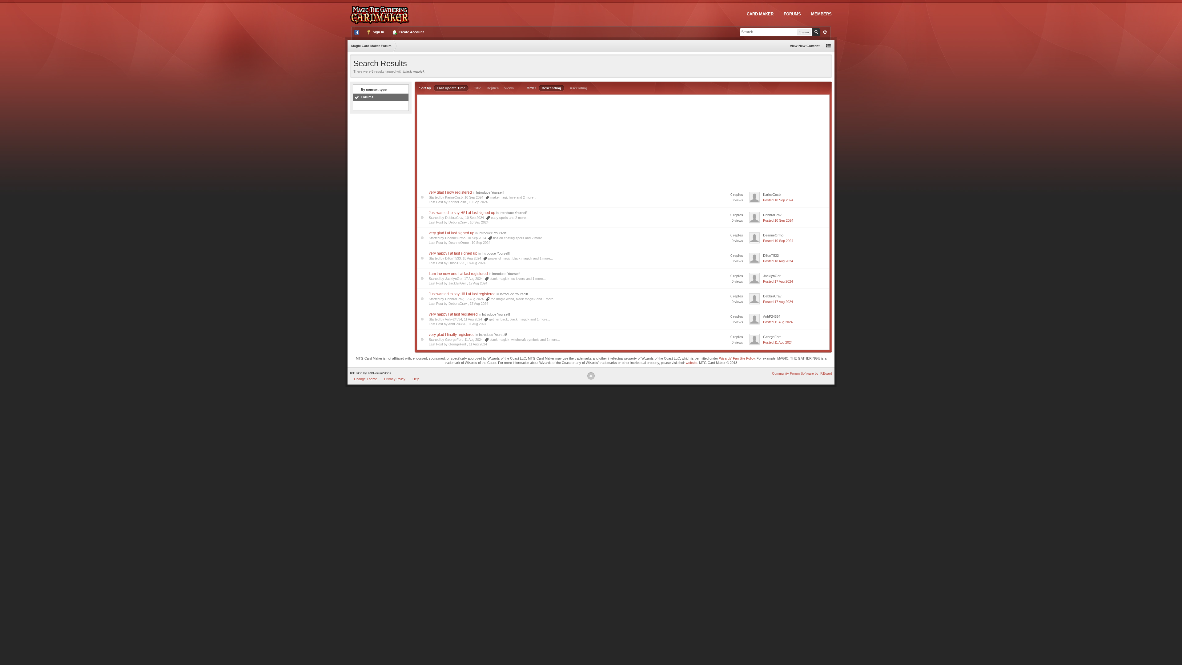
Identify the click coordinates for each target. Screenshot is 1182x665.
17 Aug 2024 (478, 283)
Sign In (378, 32)
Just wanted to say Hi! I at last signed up (462, 213)
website (691, 363)
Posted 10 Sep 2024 (778, 200)
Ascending (578, 88)
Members (821, 14)
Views (509, 88)
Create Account (411, 32)
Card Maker (760, 14)
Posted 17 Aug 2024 (778, 281)
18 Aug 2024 (476, 263)
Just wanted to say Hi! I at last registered (462, 294)
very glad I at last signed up (451, 233)
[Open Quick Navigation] (828, 46)
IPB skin (356, 373)
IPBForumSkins (379, 373)
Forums (792, 14)
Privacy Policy (394, 379)
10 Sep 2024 (478, 202)
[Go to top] (591, 376)
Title (477, 88)
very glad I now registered (450, 192)
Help (415, 379)
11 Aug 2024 (477, 324)
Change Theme (365, 379)
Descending (551, 88)
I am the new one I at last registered (458, 274)
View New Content (805, 46)
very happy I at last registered (453, 314)
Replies (493, 88)
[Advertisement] (623, 141)
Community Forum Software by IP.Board (802, 373)
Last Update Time (451, 88)
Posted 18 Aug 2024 (778, 261)
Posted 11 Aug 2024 (778, 322)
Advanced (825, 32)
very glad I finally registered (452, 334)
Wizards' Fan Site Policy (737, 358)
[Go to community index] (381, 12)
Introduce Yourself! (490, 192)
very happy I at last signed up (453, 253)
